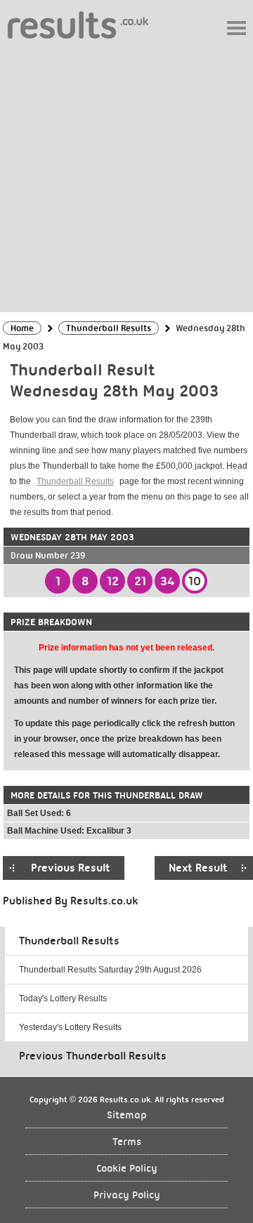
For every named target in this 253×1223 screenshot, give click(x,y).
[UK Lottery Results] (78, 24)
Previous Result (70, 868)
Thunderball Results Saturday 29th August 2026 (110, 970)
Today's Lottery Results (63, 998)
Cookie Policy (126, 1169)
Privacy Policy (126, 1195)
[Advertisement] (126, 174)
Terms (126, 1142)
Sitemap (127, 1115)
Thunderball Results (75, 481)
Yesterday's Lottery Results (70, 1027)
